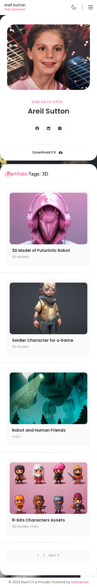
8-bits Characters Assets (38, 520)
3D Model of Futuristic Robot (41, 250)
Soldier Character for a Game (42, 340)
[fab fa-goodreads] (60, 128)
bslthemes (80, 582)
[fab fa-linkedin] (48, 128)
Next (52, 555)
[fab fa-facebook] (37, 128)
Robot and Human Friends (39, 430)
